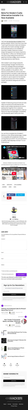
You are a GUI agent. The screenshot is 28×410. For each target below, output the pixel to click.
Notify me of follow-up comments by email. (9, 271)
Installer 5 (9, 184)
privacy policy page (14, 166)
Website (2, 264)
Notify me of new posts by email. (8, 274)
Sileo (14, 57)
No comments (12, 313)
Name (2, 252)
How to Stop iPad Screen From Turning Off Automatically (17, 332)
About (5, 404)
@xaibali (15, 225)
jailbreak (4, 186)
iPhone (6, 312)
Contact (9, 404)
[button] (2, 2)
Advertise (21, 404)
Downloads (15, 404)
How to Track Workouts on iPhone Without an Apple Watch (16, 348)
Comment (3, 239)
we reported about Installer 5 (14, 41)
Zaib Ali (14, 217)
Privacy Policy (14, 406)
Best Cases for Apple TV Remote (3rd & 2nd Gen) (17, 340)
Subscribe (13, 294)
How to (2, 312)
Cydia (3, 9)
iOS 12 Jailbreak (17, 184)
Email (2, 258)
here (20, 135)
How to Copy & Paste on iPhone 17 (16, 356)
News (10, 186)
